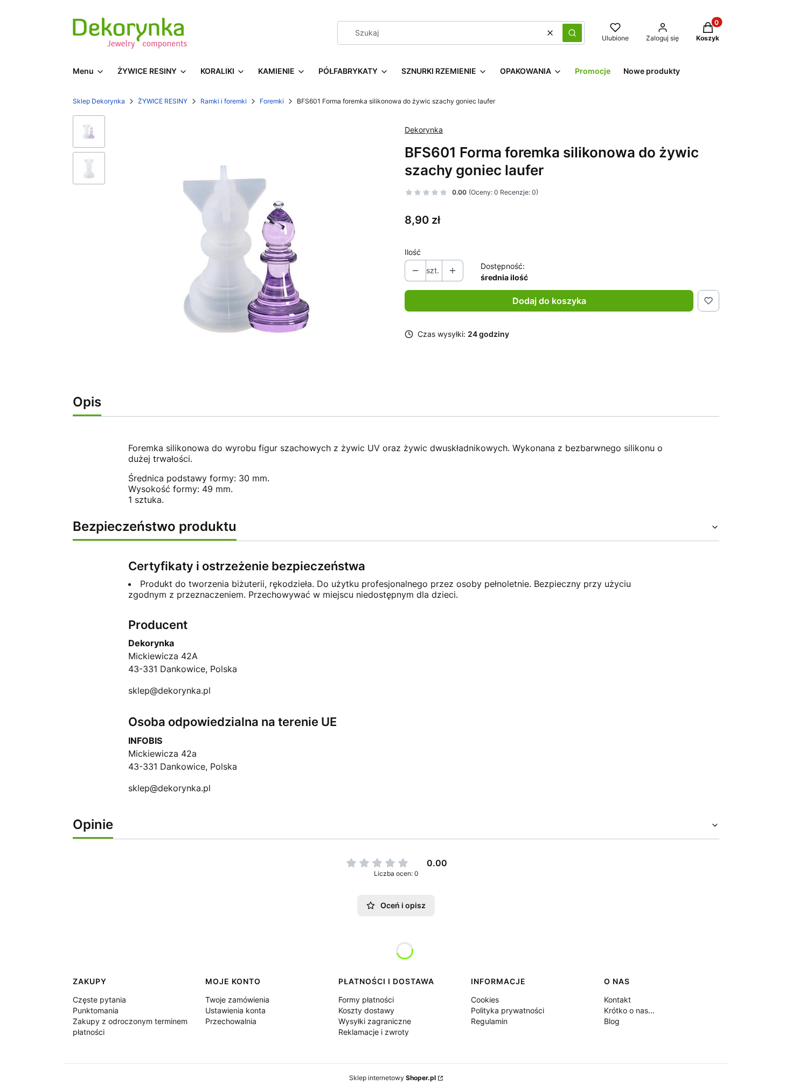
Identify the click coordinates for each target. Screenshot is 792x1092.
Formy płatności (366, 999)
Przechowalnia (230, 1021)
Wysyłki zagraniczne (374, 1021)
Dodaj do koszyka (549, 300)
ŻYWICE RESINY (162, 101)
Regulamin (489, 1021)
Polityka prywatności (507, 1010)
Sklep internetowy (392, 1078)
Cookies (485, 999)
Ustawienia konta (235, 1010)
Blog (612, 1021)
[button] (572, 33)
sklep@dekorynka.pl (169, 690)
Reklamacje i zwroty (373, 1031)
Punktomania (96, 1010)
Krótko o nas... (629, 1010)
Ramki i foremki (223, 101)
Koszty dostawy (366, 1010)
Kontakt (617, 999)
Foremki (272, 101)
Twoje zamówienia (237, 999)
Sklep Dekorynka (99, 101)
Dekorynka (424, 129)
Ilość (413, 252)
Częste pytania (99, 999)
